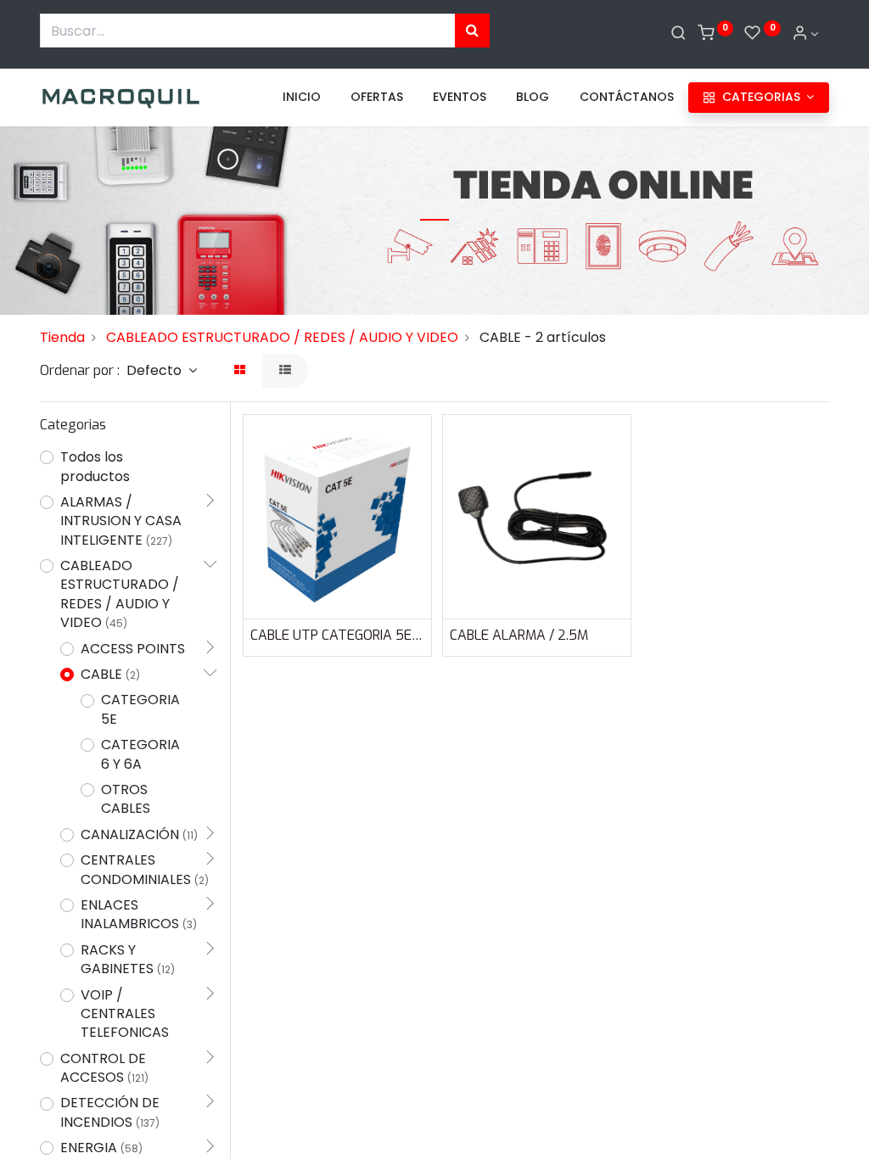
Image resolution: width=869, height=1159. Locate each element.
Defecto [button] (155, 370)
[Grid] (239, 371)
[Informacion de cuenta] (805, 33)
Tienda (62, 337)
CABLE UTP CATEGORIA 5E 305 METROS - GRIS (337, 635)
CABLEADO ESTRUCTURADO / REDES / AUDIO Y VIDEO (282, 337)
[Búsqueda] (472, 31)
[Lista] (285, 371)
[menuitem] (302, 97)
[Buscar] (678, 33)
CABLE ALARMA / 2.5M (519, 635)
